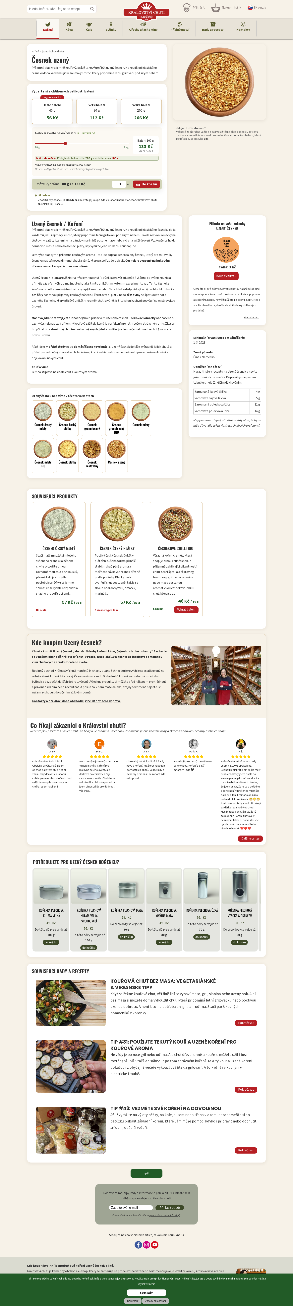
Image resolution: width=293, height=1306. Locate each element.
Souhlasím (146, 1292)
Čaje (89, 29)
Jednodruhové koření (53, 51)
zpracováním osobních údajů (164, 1215)
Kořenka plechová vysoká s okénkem (240, 913)
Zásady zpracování (155, 1301)
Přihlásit (199, 7)
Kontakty (243, 29)
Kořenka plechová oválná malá (164, 913)
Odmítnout (132, 1301)
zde (206, 139)
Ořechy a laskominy (143, 29)
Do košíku (51, 942)
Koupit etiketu (226, 276)
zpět (146, 1173)
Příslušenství (179, 29)
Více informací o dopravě (103, 701)
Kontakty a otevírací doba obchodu (57, 701)
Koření (48, 30)
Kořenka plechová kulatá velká (51, 913)
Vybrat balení (186, 609)
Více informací (251, 317)
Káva (69, 29)
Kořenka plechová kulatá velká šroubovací (89, 915)
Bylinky (111, 29)
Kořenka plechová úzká (202, 910)
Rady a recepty (212, 29)
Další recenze (250, 838)
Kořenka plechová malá (127, 910)
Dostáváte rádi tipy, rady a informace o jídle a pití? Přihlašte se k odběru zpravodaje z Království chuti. (146, 1196)
